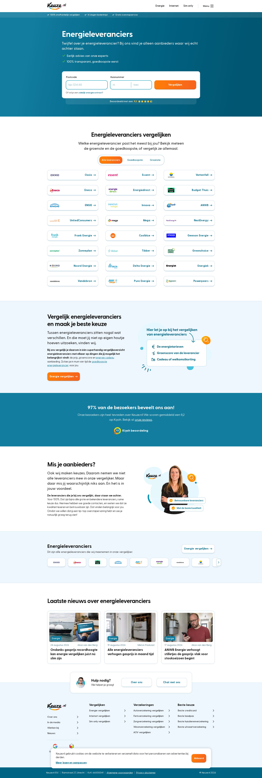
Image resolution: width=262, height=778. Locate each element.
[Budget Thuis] (98, 562)
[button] (208, 6)
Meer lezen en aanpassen (71, 762)
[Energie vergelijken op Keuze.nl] (56, 6)
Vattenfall (202, 175)
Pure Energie (142, 281)
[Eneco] (77, 562)
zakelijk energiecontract (90, 93)
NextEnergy (201, 220)
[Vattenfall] (201, 562)
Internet (174, 6)
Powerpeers (200, 281)
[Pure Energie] (139, 562)
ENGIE (88, 205)
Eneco (88, 190)
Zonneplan (85, 250)
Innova (146, 205)
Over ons (136, 682)
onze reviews (143, 419)
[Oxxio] (56, 562)
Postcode (71, 77)
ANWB (204, 205)
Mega (146, 220)
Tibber (146, 250)
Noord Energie (83, 266)
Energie (160, 6)
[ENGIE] (118, 562)
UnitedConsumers (81, 220)
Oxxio (88, 175)
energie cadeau (105, 357)
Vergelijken (175, 84)
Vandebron (85, 281)
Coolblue (144, 235)
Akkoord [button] (199, 758)
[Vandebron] (180, 562)
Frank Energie (83, 235)
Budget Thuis (200, 190)
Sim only (188, 6)
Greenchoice (200, 250)
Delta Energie (141, 266)
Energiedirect (141, 190)
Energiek (203, 266)
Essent (146, 175)
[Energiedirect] (159, 562)
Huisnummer (117, 77)
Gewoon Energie (198, 235)
